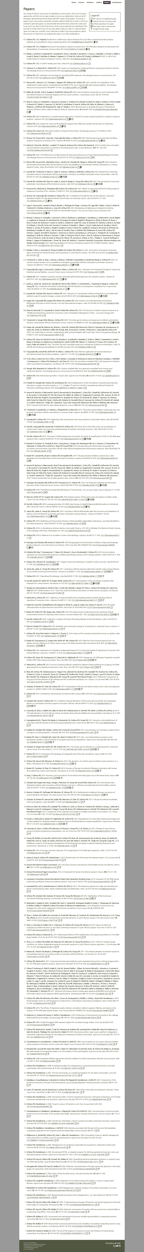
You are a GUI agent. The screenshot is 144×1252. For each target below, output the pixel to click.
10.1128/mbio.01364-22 (48, 177)
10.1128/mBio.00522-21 (55, 289)
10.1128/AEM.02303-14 (35, 742)
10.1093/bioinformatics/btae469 (105, 109)
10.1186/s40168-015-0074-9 (37, 716)
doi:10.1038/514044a (35, 756)
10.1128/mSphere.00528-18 (107, 458)
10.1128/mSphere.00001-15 (62, 689)
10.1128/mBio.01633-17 (42, 564)
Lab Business (117, 2)
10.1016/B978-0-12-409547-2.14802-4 (69, 388)
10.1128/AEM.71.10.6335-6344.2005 (40, 1140)
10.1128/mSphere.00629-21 (58, 265)
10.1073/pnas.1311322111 (90, 795)
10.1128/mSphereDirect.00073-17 (84, 600)
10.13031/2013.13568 (76, 1212)
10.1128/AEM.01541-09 (39, 1037)
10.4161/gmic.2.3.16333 (36, 957)
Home (74, 2)
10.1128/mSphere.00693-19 (105, 412)
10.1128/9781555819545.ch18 (76, 531)
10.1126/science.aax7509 (94, 405)
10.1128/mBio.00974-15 (102, 703)
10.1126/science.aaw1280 (99, 478)
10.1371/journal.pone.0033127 (38, 930)
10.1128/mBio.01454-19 (36, 432)
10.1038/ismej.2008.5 (48, 1061)
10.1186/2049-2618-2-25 (59, 764)
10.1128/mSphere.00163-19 (70, 439)
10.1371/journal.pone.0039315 (99, 882)
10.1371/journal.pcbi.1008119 (49, 335)
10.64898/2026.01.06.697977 (82, 42)
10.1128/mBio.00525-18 (72, 523)
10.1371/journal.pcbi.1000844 (97, 1010)
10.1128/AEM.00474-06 (97, 1099)
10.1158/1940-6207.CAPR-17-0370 (71, 499)
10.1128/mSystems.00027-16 (74, 653)
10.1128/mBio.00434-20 (84, 354)
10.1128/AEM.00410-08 (35, 1054)
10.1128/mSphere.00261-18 (37, 516)
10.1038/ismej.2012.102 (36, 853)
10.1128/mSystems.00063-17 (92, 571)
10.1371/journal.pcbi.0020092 (38, 1107)
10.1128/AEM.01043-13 (49, 824)
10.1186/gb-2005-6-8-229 (56, 1147)
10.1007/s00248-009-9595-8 (85, 1018)
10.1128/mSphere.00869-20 (99, 323)
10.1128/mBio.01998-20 (84, 347)
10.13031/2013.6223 (57, 1219)
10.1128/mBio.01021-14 (54, 788)
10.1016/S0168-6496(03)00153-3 (82, 1205)
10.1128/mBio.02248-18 (88, 485)
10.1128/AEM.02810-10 (95, 964)
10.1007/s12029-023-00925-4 (38, 97)
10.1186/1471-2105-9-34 (70, 1068)
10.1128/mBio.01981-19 (42, 422)
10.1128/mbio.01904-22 (68, 167)
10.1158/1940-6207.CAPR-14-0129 (76, 749)
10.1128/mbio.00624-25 (79, 63)
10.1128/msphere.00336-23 (87, 141)
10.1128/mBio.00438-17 (88, 576)
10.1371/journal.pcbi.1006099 (103, 545)
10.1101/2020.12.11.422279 (74, 49)
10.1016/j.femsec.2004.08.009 (83, 1169)
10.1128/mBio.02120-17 (36, 557)
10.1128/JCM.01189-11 (45, 947)
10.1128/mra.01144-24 (47, 78)
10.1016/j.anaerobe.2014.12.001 (81, 732)
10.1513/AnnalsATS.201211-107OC (103, 831)
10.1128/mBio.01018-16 (39, 622)
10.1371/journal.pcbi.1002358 (38, 911)
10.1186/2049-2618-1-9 (63, 846)
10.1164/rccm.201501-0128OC (38, 682)
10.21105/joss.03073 (91, 272)
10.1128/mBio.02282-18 (39, 451)
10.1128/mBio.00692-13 (71, 802)
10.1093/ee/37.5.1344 (104, 1044)
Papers (107, 2)
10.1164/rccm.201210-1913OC (63, 814)
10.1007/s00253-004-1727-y (87, 1162)
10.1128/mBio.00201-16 (50, 636)
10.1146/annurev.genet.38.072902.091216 (60, 1190)
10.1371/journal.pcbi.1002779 (49, 860)
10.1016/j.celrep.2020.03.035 (85, 364)
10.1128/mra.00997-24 (70, 87)
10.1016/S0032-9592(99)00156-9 (84, 1226)
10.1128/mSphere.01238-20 (87, 296)
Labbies (99, 2)
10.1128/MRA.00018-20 (97, 371)
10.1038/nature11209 (35, 874)
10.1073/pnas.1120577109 (47, 920)
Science (81, 2)
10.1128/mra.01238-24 (69, 71)
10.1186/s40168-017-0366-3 (79, 583)
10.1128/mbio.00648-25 (79, 59)
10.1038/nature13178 (44, 778)
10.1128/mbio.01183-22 (84, 184)
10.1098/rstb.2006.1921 (70, 1092)
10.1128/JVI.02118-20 (35, 315)
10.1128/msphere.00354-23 (55, 119)
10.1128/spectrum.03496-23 (37, 133)
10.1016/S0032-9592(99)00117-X (72, 1233)
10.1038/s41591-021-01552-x (49, 245)
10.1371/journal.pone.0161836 (98, 607)
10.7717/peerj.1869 (79, 660)
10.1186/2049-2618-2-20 (84, 771)
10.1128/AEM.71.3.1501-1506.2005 (91, 1155)
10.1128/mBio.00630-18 (73, 507)
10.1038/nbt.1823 (101, 994)
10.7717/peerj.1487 (86, 667)
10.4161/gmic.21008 (80, 898)
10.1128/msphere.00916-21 (80, 191)
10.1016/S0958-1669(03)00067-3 (39, 1197)
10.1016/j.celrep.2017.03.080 (50, 593)
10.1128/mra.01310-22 (81, 157)
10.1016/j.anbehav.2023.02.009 (38, 150)
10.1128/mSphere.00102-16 (49, 629)
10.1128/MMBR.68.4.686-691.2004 (40, 1176)
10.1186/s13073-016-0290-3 (98, 614)
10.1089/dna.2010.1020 (42, 1003)
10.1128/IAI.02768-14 (107, 723)
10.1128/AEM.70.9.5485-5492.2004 (78, 1183)
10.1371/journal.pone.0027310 (69, 937)
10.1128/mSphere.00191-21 (48, 279)
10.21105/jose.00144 (34, 213)
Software (90, 2)
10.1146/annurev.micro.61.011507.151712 (61, 1075)
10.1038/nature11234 (48, 867)
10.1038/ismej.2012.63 (106, 889)
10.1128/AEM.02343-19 (110, 376)
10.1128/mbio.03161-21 (36, 201)
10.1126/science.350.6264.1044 (105, 694)
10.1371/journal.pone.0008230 (38, 1025)
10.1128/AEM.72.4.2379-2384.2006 (61, 1123)
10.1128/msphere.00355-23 (48, 126)
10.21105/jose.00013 (34, 492)
